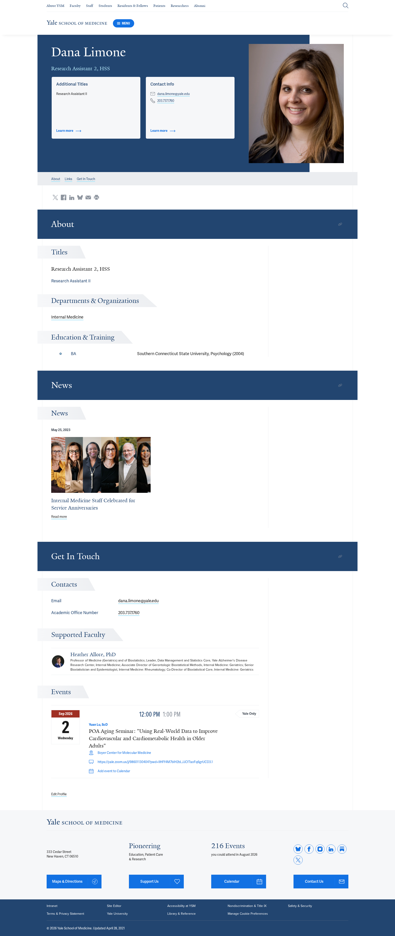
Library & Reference (181, 914)
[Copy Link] (340, 224)
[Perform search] (345, 6)
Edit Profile (59, 794)
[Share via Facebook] (63, 197)
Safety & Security (300, 906)
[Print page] (96, 197)
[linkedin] (331, 849)
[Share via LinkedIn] (72, 197)
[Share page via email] (88, 197)
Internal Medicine (67, 317)
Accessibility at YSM (181, 906)
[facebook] (309, 849)
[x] (298, 860)
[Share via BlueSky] (80, 197)
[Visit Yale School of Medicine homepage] (84, 823)
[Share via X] (55, 197)
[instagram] (320, 849)
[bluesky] (298, 849)
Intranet (52, 906)
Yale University (117, 914)
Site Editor (114, 906)
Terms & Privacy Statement (65, 914)
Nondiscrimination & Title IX (247, 906)
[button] (296, 103)
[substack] (342, 849)
